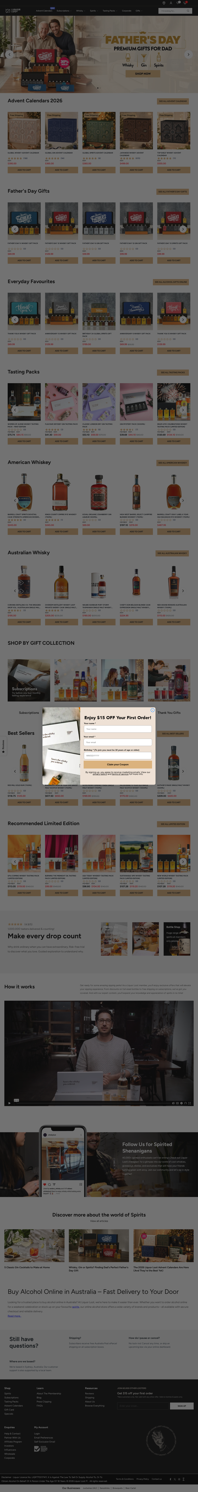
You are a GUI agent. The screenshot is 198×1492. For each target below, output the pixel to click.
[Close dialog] (152, 710)
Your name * (90, 723)
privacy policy (100, 774)
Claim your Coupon (118, 764)
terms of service (120, 774)
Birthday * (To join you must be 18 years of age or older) (111, 750)
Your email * (89, 737)
